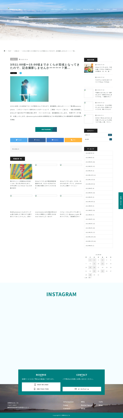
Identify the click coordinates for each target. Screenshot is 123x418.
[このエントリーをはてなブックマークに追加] (21, 73)
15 (90, 267)
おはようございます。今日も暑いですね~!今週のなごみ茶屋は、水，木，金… (103, 69)
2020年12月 (89, 237)
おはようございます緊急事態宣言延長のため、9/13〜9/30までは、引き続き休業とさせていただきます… (46, 184)
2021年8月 (89, 210)
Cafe (101, 402)
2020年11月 (89, 241)
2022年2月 (89, 197)
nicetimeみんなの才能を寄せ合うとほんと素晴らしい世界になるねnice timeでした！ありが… (46, 214)
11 (102, 263)
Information (68, 402)
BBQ (83, 402)
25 (102, 271)
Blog (101, 405)
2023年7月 (89, 153)
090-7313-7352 (41, 389)
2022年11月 (89, 179)
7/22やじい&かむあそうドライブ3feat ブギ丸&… (103, 81)
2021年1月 (89, 232)
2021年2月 (89, 228)
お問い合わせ (121, 200)
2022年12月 (89, 175)
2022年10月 (89, 184)
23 (94, 271)
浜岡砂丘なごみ (66, 415)
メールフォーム (82, 389)
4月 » (89, 277)
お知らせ (14, 59)
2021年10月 (89, 201)
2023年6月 (89, 157)
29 (90, 275)
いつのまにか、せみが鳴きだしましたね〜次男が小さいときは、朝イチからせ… (103, 107)
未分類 (98, 139)
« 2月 (85, 277)
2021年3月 (89, 223)
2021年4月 (89, 219)
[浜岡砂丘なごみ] (14, 9)
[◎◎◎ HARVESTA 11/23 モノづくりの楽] (21, 321)
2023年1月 (89, 170)
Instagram (46, 129)
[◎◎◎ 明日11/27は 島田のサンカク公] (48, 306)
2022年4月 (89, 188)
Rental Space (86, 405)
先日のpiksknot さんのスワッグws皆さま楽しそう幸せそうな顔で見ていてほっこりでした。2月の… (21, 214)
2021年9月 (89, 206)
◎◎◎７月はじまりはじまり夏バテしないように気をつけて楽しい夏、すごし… (103, 120)
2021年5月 (89, 215)
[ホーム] (4, 48)
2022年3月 (89, 192)
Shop (83, 408)
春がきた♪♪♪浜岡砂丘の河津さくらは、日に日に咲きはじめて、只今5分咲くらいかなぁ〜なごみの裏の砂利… (21, 184)
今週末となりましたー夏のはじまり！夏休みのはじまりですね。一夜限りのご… (103, 95)
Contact (66, 408)
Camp (65, 405)
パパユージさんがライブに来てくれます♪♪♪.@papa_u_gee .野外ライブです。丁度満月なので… (70, 214)
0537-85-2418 (41, 384)
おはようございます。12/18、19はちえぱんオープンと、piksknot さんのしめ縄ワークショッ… (71, 183)
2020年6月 (89, 245)
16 (94, 267)
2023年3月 (89, 162)
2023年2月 (89, 166)
